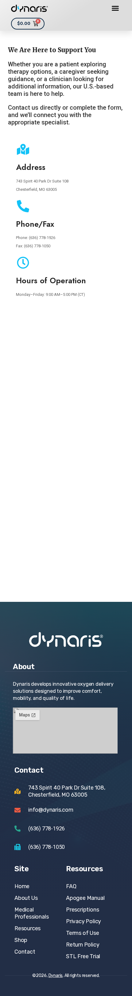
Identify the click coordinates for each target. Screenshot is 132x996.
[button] (115, 8)
